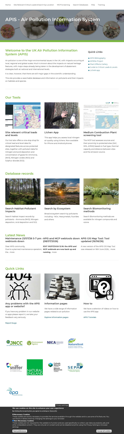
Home (8, 5)
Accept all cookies (104, 431)
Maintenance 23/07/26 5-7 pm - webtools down (24, 240)
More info (53, 411)
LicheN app (95, 70)
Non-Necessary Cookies (24, 421)
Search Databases (80, 5)
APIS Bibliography (98, 58)
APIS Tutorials (90, 317)
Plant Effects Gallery (99, 64)
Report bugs (11, 323)
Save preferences (19, 431)
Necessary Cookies (22, 414)
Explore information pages (56, 317)
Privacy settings (62, 405)
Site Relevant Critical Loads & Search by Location (34, 5)
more (12, 252)
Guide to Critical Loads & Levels (103, 67)
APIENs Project (96, 61)
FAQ (93, 5)
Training (101, 5)
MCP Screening (63, 5)
